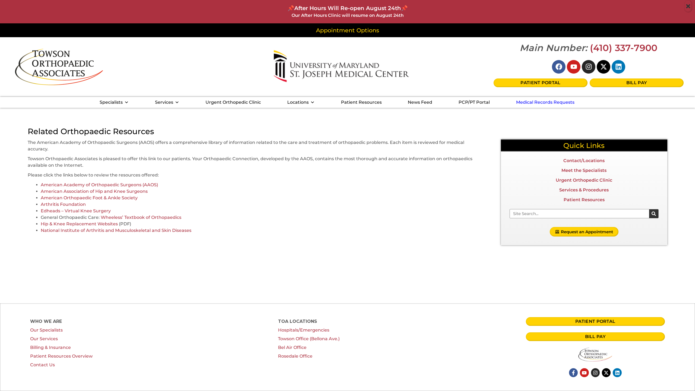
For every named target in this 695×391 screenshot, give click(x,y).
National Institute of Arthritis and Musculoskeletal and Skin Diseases (116, 230)
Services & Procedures (584, 190)
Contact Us (42, 364)
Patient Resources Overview (61, 356)
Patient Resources (361, 102)
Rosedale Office (295, 356)
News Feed (420, 102)
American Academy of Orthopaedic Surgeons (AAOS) (99, 184)
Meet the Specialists (583, 170)
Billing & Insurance (50, 347)
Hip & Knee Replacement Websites (79, 223)
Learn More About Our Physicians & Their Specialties (89, 245)
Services (164, 102)
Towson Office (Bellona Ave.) (309, 338)
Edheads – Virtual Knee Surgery (76, 210)
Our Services (44, 338)
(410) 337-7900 (624, 47)
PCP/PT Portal (474, 102)
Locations (298, 102)
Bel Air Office (292, 347)
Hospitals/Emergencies (303, 330)
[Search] (653, 213)
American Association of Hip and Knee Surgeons (94, 191)
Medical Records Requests (545, 102)
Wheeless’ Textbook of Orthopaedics (141, 217)
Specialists (111, 102)
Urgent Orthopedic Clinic (233, 102)
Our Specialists (46, 330)
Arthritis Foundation (63, 204)
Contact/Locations (584, 160)
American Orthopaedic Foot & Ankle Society (89, 197)
